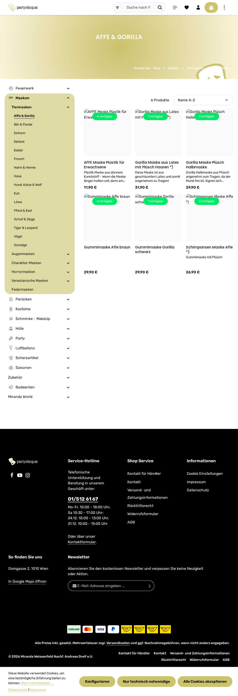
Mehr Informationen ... (37, 683)
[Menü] (175, 7)
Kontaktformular (82, 542)
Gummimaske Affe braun (107, 247)
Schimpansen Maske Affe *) (209, 249)
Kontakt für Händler (144, 473)
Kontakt (134, 482)
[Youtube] (20, 476)
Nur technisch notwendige (146, 681)
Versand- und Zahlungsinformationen (147, 493)
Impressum (196, 482)
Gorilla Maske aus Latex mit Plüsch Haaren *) (157, 164)
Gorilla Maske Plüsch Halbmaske (205, 164)
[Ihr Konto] (198, 7)
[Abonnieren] (149, 586)
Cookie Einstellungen (205, 473)
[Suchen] (160, 7)
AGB (131, 522)
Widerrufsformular (142, 514)
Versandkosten (118, 643)
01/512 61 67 (83, 499)
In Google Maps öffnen (27, 581)
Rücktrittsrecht (140, 505)
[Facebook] (12, 476)
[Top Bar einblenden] (224, 7)
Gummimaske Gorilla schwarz (154, 249)
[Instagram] (27, 476)
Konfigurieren (97, 681)
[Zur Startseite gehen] (23, 7)
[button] (68, 88)
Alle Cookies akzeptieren (205, 681)
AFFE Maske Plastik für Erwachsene (104, 164)
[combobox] (138, 7)
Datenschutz (198, 490)
